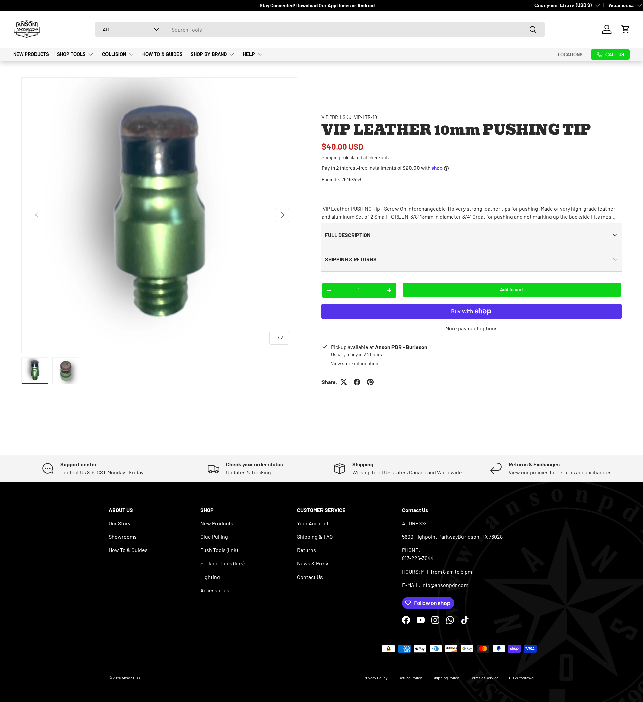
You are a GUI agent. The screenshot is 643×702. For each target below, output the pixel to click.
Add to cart (511, 289)
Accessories (214, 590)
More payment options (471, 328)
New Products (31, 54)
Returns (306, 550)
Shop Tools (71, 54)
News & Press (313, 563)
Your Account (313, 523)
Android (366, 5)
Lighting (210, 577)
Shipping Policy (446, 677)
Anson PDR (131, 677)
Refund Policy (410, 677)
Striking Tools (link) (222, 563)
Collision (114, 54)
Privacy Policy (376, 677)
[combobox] (320, 29)
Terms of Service (484, 677)
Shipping (331, 157)
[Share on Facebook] (357, 382)
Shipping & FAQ (315, 536)
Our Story (119, 523)
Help (249, 54)
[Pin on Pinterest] (370, 382)
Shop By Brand (209, 54)
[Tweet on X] (343, 382)
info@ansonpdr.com (444, 585)
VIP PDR (330, 117)
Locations (570, 54)
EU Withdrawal (521, 677)
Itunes (344, 5)
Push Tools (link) (219, 550)
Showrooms (123, 536)
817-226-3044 (418, 558)
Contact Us (310, 577)
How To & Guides (162, 54)
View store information (354, 363)
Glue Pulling (214, 536)
